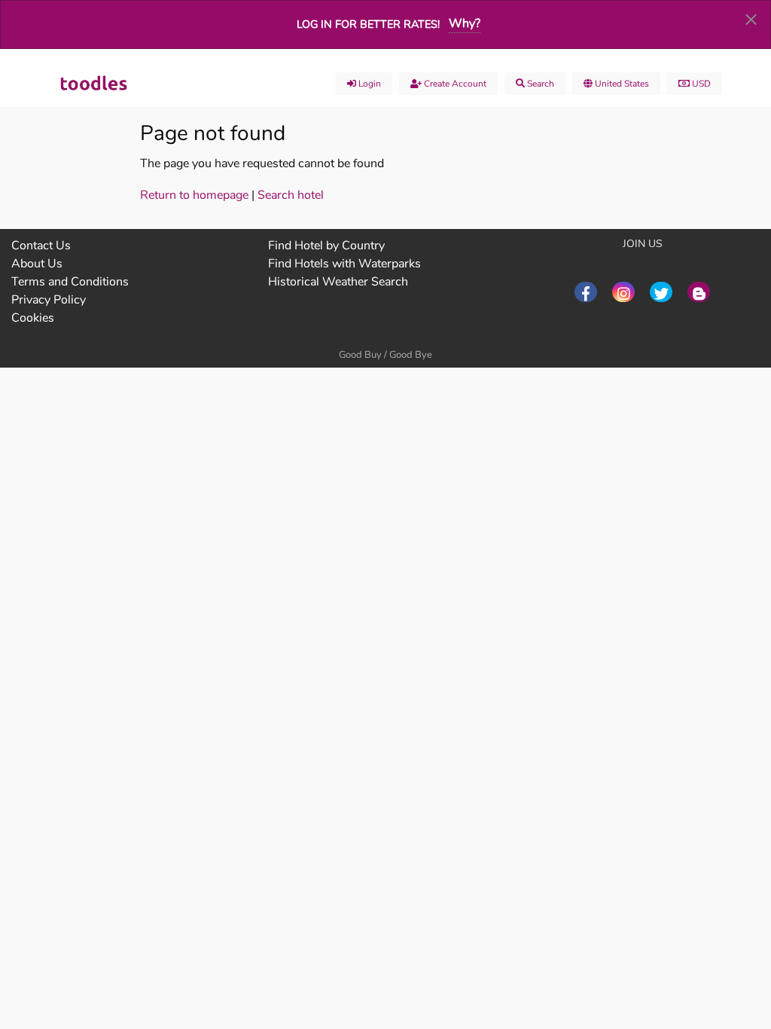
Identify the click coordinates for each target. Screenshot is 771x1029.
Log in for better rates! (368, 24)
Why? (464, 23)
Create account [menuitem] (454, 84)
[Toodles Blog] (698, 292)
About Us (36, 263)
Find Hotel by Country (326, 245)
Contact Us (41, 245)
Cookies (32, 318)
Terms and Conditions (70, 281)
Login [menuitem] (368, 84)
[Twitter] (661, 292)
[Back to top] (722, 935)
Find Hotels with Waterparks (344, 263)
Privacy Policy (48, 300)
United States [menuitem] (621, 84)
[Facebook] (585, 292)
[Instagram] (623, 292)
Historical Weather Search (338, 281)
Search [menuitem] (539, 84)
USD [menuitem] (700, 84)
